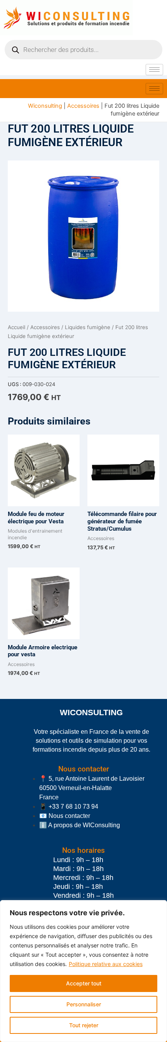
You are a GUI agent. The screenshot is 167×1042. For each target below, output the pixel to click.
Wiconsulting (45, 105)
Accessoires (83, 105)
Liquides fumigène (87, 327)
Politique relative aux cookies (106, 964)
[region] (83, 971)
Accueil (16, 327)
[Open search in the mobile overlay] (83, 49)
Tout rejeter (83, 1025)
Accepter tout (83, 983)
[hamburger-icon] (154, 69)
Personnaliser (83, 1004)
